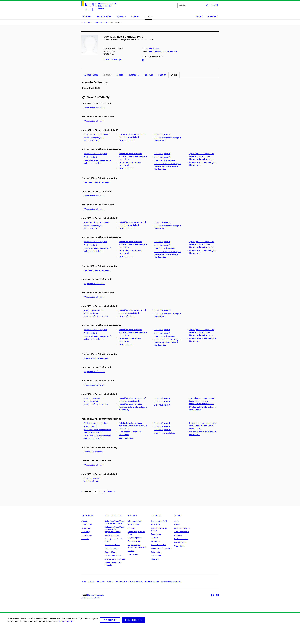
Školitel (120, 75)
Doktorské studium (111, 548)
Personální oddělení (158, 545)
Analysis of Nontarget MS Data (96, 134)
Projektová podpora (135, 538)
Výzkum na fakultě (135, 521)
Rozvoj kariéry (156, 534)
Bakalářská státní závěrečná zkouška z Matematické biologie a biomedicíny (133, 156)
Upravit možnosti (65, 621)
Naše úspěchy (156, 552)
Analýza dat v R (90, 157)
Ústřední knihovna (136, 581)
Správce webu (86, 598)
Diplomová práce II (127, 140)
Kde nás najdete (180, 542)
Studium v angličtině (112, 545)
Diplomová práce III (162, 154)
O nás (178, 515)
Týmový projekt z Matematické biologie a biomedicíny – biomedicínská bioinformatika (201, 156)
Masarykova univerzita (95, 595)
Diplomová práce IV (162, 134)
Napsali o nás (86, 535)
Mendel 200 (85, 528)
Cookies (97, 598)
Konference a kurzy (181, 539)
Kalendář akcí (86, 524)
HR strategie (155, 541)
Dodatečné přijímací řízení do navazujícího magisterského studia (114, 529)
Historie (177, 524)
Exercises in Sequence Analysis (97, 182)
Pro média (85, 539)
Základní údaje (91, 75)
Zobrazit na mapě (113, 60)
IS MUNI (91, 581)
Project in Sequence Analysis (96, 358)
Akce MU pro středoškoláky (115, 559)
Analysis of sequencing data (95, 154)
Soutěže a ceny (133, 524)
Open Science (133, 554)
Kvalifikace (134, 75)
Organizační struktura (182, 528)
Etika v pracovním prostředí (161, 548)
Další (110, 491)
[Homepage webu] (99, 6)
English (215, 5)
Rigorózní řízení (110, 552)
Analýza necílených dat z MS (96, 316)
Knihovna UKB (121, 581)
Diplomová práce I (126, 169)
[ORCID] (144, 60)
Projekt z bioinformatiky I (94, 452)
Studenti (199, 16)
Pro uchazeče (114, 515)
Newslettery (85, 532)
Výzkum (132, 515)
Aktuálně (87, 515)
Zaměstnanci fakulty (181, 532)
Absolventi (155, 559)
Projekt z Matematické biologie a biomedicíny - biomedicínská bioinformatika (167, 166)
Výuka (174, 75)
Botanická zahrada (152, 581)
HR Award (178, 535)
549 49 (154, 49)
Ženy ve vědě (156, 555)
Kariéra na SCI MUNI (159, 521)
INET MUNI (101, 581)
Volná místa (155, 524)
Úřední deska (179, 546)
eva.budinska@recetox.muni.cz (163, 51)
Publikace (148, 75)
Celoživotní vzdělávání (113, 555)
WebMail (110, 581)
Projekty (162, 75)
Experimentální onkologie (164, 160)
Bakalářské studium (112, 535)
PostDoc (131, 551)
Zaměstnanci (212, 16)
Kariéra (156, 515)
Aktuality (84, 521)
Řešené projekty (134, 541)
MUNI (83, 581)
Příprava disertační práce (94, 108)
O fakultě (154, 538)
